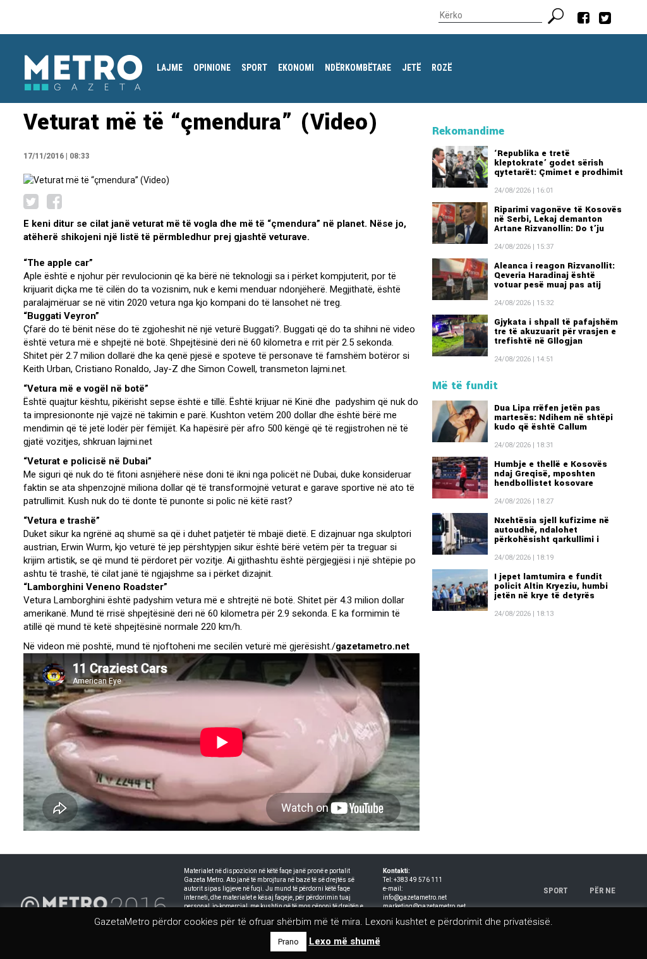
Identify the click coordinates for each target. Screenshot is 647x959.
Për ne (602, 890)
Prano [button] (288, 941)
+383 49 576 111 (418, 879)
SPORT (555, 890)
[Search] (560, 14)
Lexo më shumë (344, 941)
